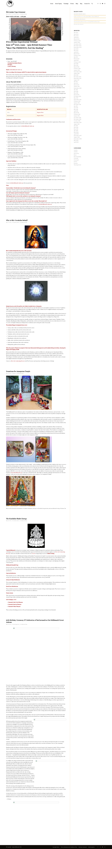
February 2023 (77, 55)
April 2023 (76, 52)
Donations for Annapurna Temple (18, 371)
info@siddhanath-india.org (15, 69)
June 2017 (76, 83)
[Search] (92, 3)
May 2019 (76, 65)
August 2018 (76, 73)
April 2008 (76, 134)
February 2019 (77, 68)
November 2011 (77, 104)
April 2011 (76, 111)
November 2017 (77, 76)
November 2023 (77, 45)
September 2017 (77, 78)
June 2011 (76, 107)
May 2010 (76, 129)
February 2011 (77, 114)
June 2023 (76, 49)
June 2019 (76, 63)
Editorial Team (24, 14)
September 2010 (77, 122)
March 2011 (76, 112)
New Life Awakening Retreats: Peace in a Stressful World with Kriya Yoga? (87, 21)
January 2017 (77, 86)
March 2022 (76, 58)
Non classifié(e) (77, 156)
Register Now (40, 112)
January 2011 (77, 116)
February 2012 (77, 101)
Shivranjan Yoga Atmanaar (15, 12)
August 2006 (77, 137)
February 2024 (77, 40)
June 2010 (76, 127)
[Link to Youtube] (102, 3)
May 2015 (76, 93)
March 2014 (76, 94)
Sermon (76, 163)
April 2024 (76, 37)
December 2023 (77, 44)
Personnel (76, 160)
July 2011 (76, 106)
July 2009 (76, 130)
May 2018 (76, 75)
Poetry (75, 161)
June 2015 (76, 91)
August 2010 (76, 124)
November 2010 (77, 119)
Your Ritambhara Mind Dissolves (79, 19)
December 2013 (77, 96)
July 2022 (76, 57)
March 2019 (76, 67)
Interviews (76, 153)
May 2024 (76, 36)
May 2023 (76, 50)
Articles (14, 14)
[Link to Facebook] (98, 3)
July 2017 (76, 81)
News (18, 14)
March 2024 (76, 39)
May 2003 (76, 140)
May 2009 (76, 132)
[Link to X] (100, 3)
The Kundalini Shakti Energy (16, 519)
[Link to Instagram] (105, 3)
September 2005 (78, 139)
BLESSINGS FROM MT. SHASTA (80, 14)
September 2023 (78, 47)
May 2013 (76, 98)
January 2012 (77, 103)
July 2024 (76, 32)
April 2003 (76, 142)
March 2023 (76, 53)
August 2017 (76, 80)
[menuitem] (51, 3)
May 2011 (76, 109)
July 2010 (76, 125)
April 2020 (76, 60)
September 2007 (78, 135)
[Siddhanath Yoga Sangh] (10, 3)
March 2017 (76, 85)
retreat (33, 553)
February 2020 (77, 62)
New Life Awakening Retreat (18, 361)
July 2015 (76, 89)
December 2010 (77, 117)
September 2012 (77, 99)
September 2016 (77, 88)
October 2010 (77, 121)
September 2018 (77, 71)
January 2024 (77, 42)
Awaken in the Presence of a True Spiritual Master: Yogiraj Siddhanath (86, 16)
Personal (76, 158)
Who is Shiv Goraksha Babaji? (17, 220)
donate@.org (16, 472)
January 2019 (77, 70)
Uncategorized (16, 624)
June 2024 (76, 34)
